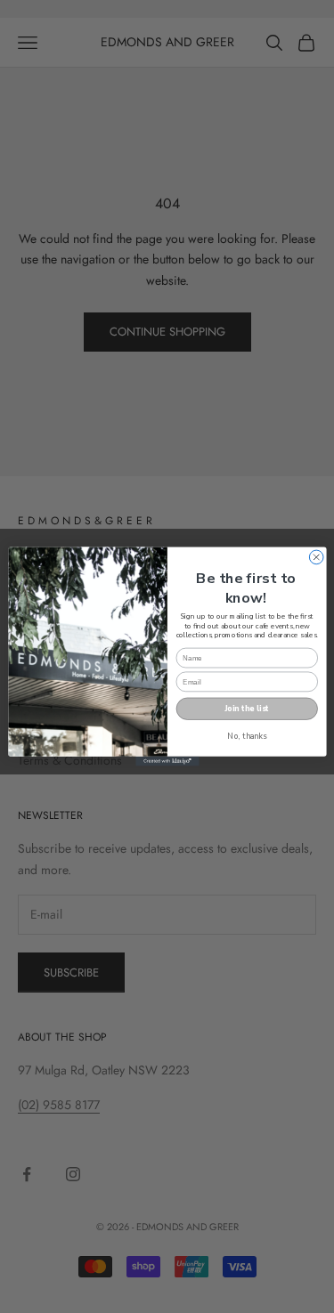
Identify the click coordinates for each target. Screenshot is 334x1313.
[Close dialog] (316, 557)
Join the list (246, 708)
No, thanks (246, 736)
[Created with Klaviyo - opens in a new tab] (167, 761)
